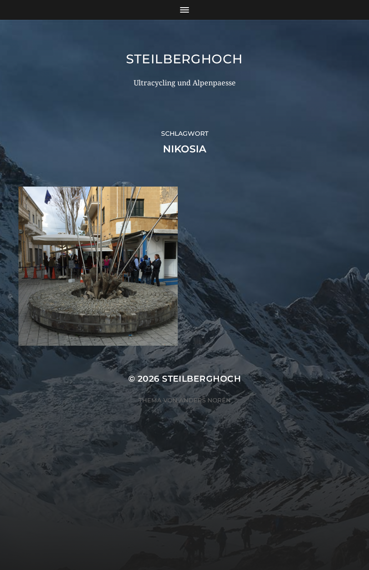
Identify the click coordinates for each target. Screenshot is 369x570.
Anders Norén (205, 400)
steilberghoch (184, 59)
